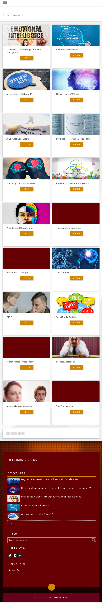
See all (9, 523)
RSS (20, 570)
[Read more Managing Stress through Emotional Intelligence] (14, 498)
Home (7, 15)
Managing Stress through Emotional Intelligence (51, 496)
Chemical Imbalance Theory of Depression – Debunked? (56, 488)
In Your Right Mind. (46, 597)
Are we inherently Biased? (37, 514)
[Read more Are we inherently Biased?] (14, 516)
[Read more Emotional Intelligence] (14, 507)
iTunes (13, 570)
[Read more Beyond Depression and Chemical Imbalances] (14, 481)
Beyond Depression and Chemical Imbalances (49, 479)
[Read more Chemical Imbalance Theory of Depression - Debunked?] (14, 490)
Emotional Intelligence (35, 505)
